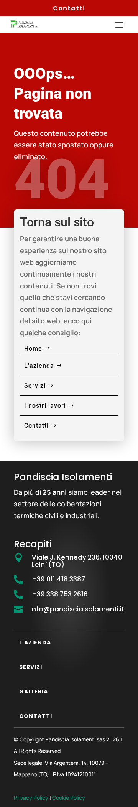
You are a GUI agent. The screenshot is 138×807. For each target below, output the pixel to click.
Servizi (35, 385)
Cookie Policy (68, 797)
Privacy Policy (31, 797)
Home (33, 348)
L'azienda (39, 365)
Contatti (69, 8)
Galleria (33, 691)
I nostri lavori (45, 405)
